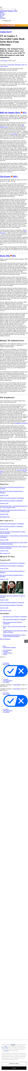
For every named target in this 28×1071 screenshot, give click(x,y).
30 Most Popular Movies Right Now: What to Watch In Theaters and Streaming (14, 635)
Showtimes (2, 18)
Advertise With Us (7, 653)
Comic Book (11, 64)
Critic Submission (7, 650)
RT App (2, 15)
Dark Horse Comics (19, 64)
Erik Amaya (5, 60)
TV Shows (2, 13)
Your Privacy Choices (9, 677)
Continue (14, 1068)
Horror (6, 66)
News (1, 16)
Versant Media (16, 684)
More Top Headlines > (5, 639)
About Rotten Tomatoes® (9, 647)
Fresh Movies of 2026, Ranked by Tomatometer (15, 616)
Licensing (5, 651)
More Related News (5, 516)
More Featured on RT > (6, 610)
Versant (13, 1044)
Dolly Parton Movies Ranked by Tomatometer (14, 619)
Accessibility (6, 682)
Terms (5, 1046)
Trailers (8, 27)
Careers (5, 654)
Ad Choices (6, 663)
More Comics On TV (5, 553)
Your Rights (6, 1050)
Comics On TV (6, 32)
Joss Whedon (14, 134)
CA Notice (5, 679)
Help (4, 646)
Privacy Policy (6, 664)
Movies (2, 12)
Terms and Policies (7, 680)
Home (3, 27)
